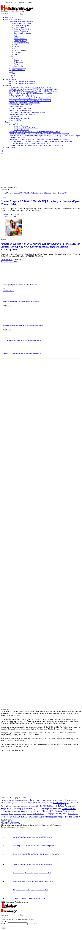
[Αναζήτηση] (22, 14)
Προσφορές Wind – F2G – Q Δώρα (26, 128)
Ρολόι (16, 64)
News (48, 803)
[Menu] (2, 151)
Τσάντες (25, 817)
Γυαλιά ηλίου (18, 62)
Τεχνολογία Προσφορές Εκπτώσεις (21, 21)
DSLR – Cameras (20, 50)
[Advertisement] (41, 170)
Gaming (16, 46)
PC (15, 48)
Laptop (16, 35)
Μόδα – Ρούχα (10, 147)
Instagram (21, 2)
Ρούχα (16, 58)
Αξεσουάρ (32, 806)
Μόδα (11, 56)
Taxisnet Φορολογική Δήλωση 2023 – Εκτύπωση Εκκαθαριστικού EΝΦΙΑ (34, 132)
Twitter (14, 2)
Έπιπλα (10, 806)
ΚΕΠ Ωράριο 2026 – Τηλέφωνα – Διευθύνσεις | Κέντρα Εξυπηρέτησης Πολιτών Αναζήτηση (40, 141)
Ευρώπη (12, 75)
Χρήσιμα (8, 122)
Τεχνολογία (16, 816)
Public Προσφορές (20, 27)
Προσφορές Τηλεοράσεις (22, 33)
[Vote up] (5, 239)
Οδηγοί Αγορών (10, 79)
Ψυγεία (13, 819)
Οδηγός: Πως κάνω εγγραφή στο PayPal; (23, 83)
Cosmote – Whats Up (21, 126)
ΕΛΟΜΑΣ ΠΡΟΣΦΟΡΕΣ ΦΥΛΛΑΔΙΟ (22, 108)
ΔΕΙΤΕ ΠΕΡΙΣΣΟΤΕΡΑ (9, 216)
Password (4, 923)
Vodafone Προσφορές (21, 130)
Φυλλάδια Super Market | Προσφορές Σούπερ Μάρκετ (54, 816)
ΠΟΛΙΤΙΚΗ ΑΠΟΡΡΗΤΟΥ (10, 823)
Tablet (16, 37)
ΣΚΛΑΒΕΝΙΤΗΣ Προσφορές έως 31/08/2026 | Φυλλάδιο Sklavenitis (33, 91)
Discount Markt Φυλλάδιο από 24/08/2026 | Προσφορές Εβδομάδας (23, 325)
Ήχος (15, 44)
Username (4, 921)
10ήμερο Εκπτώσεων (7, 800)
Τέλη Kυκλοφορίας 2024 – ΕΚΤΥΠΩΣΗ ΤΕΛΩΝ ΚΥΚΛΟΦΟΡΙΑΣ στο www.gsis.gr (39, 134)
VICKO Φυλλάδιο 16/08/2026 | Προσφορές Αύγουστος (28, 112)
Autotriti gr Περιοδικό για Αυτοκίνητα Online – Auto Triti (28, 143)
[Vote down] (4, 239)
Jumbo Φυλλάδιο (15, 120)
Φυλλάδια (8, 85)
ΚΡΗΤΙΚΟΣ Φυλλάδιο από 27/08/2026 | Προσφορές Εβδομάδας (22, 340)
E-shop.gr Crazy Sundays (22, 29)
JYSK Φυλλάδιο (15, 116)
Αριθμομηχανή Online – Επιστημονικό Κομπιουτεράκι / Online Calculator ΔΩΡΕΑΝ (38, 145)
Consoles (48, 800)
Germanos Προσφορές (21, 25)
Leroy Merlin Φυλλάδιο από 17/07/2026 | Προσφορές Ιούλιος (30, 99)
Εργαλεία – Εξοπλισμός (17, 68)
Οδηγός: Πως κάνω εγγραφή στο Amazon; (23, 81)
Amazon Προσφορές (21, 31)
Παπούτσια (4, 814)
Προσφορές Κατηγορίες (13, 19)
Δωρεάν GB (13, 124)
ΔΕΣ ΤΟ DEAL (8, 291)
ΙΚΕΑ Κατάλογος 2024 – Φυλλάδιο (21, 95)
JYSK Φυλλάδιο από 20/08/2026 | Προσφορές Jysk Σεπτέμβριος (22, 353)
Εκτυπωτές (17, 52)
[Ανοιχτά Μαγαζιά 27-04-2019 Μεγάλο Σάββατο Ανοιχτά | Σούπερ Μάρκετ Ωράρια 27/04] (36, 193)
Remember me (8, 926)
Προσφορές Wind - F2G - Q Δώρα (35, 814)
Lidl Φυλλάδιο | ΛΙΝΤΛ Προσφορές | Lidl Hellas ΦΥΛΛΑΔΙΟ (30, 87)
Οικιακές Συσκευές (20, 41)
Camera (43, 800)
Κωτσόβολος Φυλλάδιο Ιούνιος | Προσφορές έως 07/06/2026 (30, 101)
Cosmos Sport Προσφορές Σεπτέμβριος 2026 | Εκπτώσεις (20, 284)
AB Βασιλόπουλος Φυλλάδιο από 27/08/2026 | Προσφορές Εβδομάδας (33, 89)
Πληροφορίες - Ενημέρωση (17, 814)
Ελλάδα (12, 74)
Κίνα (11, 77)
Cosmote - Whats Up (58, 800)
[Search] (2, 153)
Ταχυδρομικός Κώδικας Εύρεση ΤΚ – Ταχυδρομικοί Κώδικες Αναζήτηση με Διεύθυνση (39, 139)
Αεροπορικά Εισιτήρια (17, 70)
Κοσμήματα (18, 60)
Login (3, 928)
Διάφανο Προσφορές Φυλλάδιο (20, 118)
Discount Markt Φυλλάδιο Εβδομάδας (22, 114)
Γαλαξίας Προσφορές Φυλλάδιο (20, 110)
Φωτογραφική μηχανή (6, 819)
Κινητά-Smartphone (20, 39)
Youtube (29, 2)
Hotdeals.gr (9, 17)
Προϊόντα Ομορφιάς (73, 814)
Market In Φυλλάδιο (16, 106)
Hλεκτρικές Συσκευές (21, 43)
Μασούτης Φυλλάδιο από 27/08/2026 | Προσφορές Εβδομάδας (30, 93)
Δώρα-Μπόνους (42, 805)
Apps (11, 72)
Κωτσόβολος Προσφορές (22, 23)
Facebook (7, 2)
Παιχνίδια (73, 811)
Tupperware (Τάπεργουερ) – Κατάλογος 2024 (24, 103)
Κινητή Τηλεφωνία (24, 808)
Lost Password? (33, 923)
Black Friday (34, 800)
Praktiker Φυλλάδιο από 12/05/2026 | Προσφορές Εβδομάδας (30, 97)
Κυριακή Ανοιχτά (37, 809)
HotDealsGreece (6, 214)
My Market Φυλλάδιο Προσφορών (21, 105)
